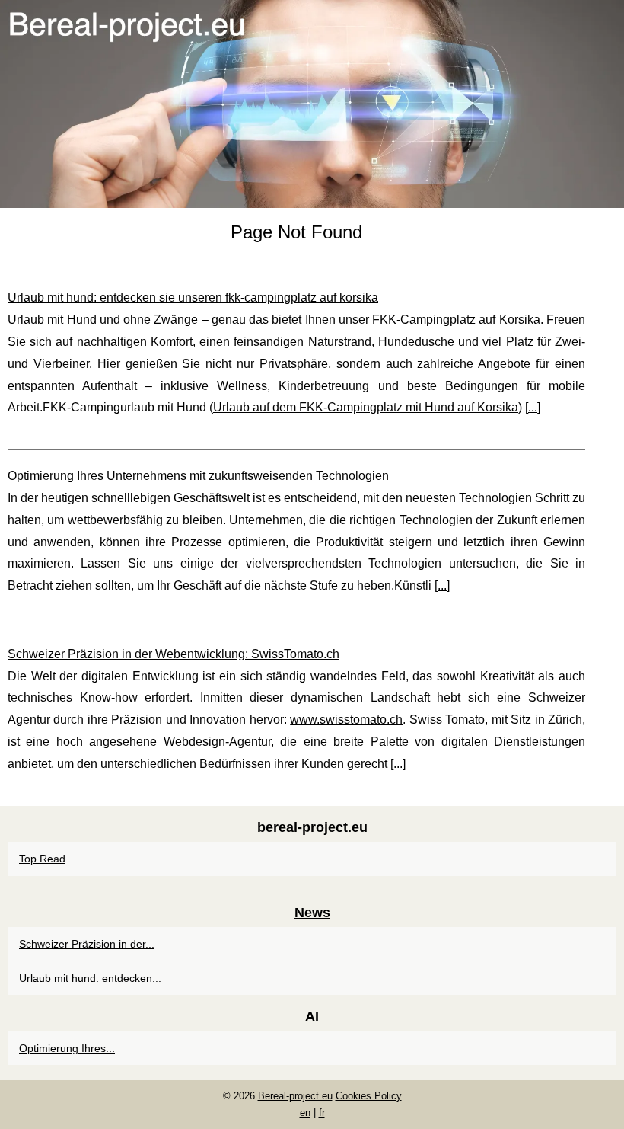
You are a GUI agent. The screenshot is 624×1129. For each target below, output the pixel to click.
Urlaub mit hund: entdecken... (90, 978)
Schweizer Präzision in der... (86, 944)
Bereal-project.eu (295, 1096)
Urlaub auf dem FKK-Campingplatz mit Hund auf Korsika (365, 407)
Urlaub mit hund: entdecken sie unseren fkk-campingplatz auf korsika (193, 297)
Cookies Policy (369, 1096)
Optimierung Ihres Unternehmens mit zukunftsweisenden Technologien (198, 475)
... (532, 407)
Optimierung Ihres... (67, 1048)
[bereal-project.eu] (312, 104)
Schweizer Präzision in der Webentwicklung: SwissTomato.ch (173, 654)
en (305, 1112)
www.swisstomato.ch (346, 719)
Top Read (42, 858)
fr (322, 1112)
